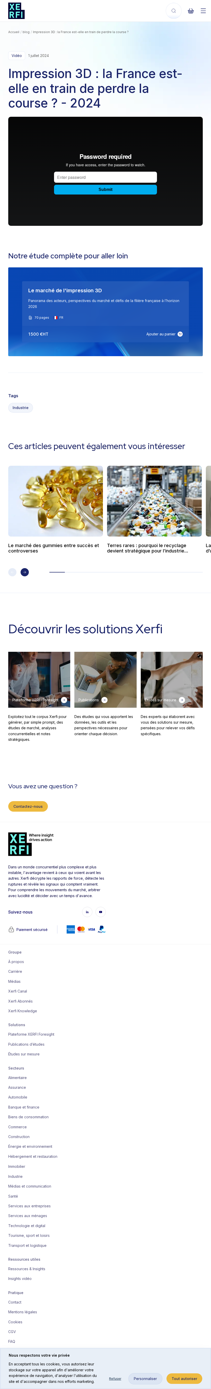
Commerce (17, 1127)
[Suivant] (25, 572)
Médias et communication (29, 1186)
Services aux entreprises (29, 1206)
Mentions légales (22, 1312)
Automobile (17, 1097)
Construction (19, 1136)
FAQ (11, 1341)
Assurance (17, 1087)
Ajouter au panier (160, 334)
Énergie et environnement (29, 1146)
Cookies (15, 1322)
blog (26, 32)
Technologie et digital (26, 1225)
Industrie (21, 407)
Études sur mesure (24, 1054)
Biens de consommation (28, 1117)
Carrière (15, 971)
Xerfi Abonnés (20, 1001)
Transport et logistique (27, 1245)
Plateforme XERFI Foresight (29, 1034)
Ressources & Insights (26, 1269)
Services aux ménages (27, 1215)
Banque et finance (23, 1107)
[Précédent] (12, 572)
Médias (14, 981)
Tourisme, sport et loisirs (29, 1235)
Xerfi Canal (17, 991)
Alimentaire (17, 1077)
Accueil (13, 32)
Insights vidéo (20, 1278)
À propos (16, 961)
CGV (12, 1331)
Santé (13, 1196)
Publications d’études (26, 1044)
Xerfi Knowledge (22, 1011)
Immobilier (16, 1166)
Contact (14, 1302)
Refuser (115, 1379)
